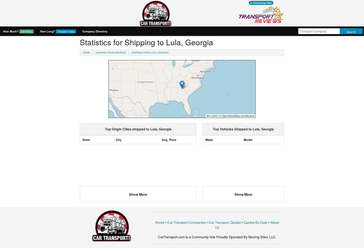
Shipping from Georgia (111, 52)
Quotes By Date (255, 222)
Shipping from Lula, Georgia (150, 52)
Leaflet (213, 116)
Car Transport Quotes (225, 222)
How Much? (17, 31)
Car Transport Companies (186, 222)
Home (86, 52)
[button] (182, 84)
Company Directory (94, 31)
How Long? (57, 31)
